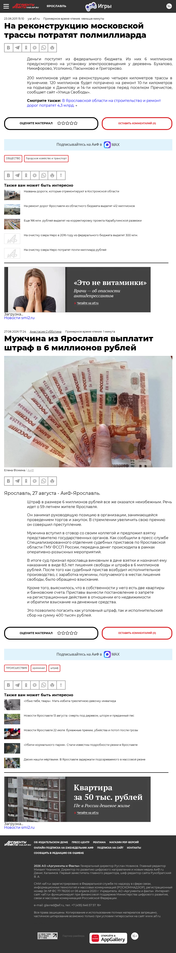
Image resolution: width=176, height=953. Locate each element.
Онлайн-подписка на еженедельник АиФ (64, 847)
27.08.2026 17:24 (15, 331)
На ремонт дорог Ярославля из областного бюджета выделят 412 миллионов (79, 206)
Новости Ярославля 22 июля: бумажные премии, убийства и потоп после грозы (81, 730)
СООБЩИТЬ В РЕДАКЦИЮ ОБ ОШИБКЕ (59, 853)
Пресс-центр (80, 842)
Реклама (99, 842)
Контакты (134, 847)
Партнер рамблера (73, 935)
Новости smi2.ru (19, 318)
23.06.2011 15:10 (14, 18)
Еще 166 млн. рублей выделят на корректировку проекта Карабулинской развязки (83, 220)
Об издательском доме (51, 842)
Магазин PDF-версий (124, 842)
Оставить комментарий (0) (137, 123)
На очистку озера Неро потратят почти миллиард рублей (65, 249)
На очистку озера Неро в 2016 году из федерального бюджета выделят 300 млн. (81, 235)
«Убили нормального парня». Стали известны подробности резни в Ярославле (81, 745)
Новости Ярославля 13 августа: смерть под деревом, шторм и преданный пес (79, 715)
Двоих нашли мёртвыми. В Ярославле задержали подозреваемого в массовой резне (84, 759)
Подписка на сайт (110, 847)
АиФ (31, 470)
